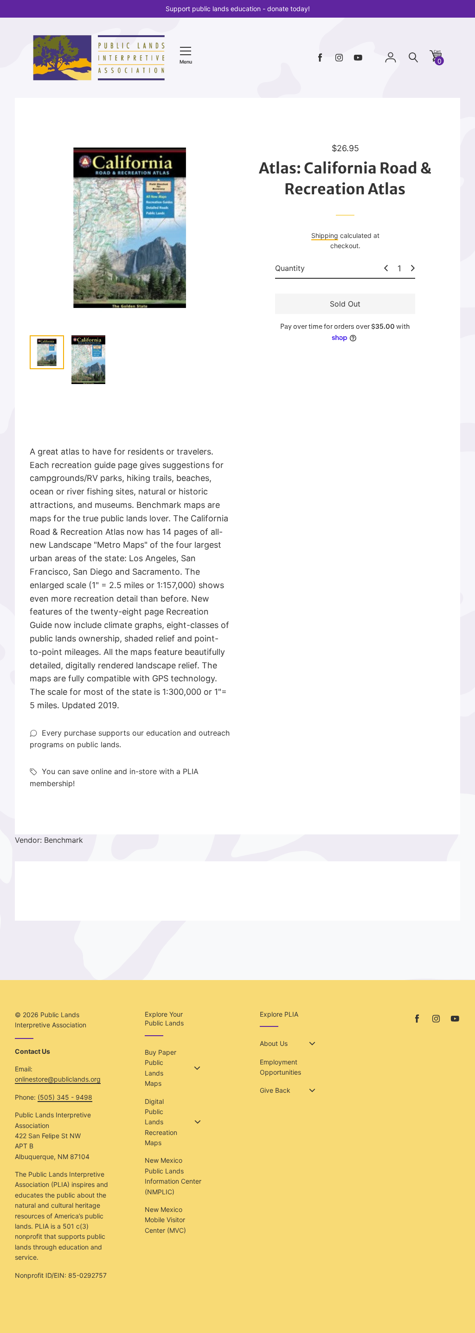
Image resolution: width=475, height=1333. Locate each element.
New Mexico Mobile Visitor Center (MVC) (165, 1219)
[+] (413, 268)
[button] (435, 59)
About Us (274, 1043)
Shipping (324, 235)
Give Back (275, 1090)
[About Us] (312, 1043)
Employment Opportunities (280, 1067)
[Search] (413, 57)
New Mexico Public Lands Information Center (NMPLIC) (173, 1175)
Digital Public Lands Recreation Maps (161, 1122)
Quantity (290, 268)
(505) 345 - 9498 (65, 1097)
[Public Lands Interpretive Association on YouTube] (358, 57)
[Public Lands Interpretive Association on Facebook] (320, 57)
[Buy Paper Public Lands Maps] (197, 1068)
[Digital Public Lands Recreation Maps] (198, 1122)
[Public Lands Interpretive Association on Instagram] (339, 57)
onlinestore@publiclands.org (58, 1079)
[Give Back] (312, 1090)
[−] (386, 268)
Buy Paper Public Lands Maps (160, 1067)
